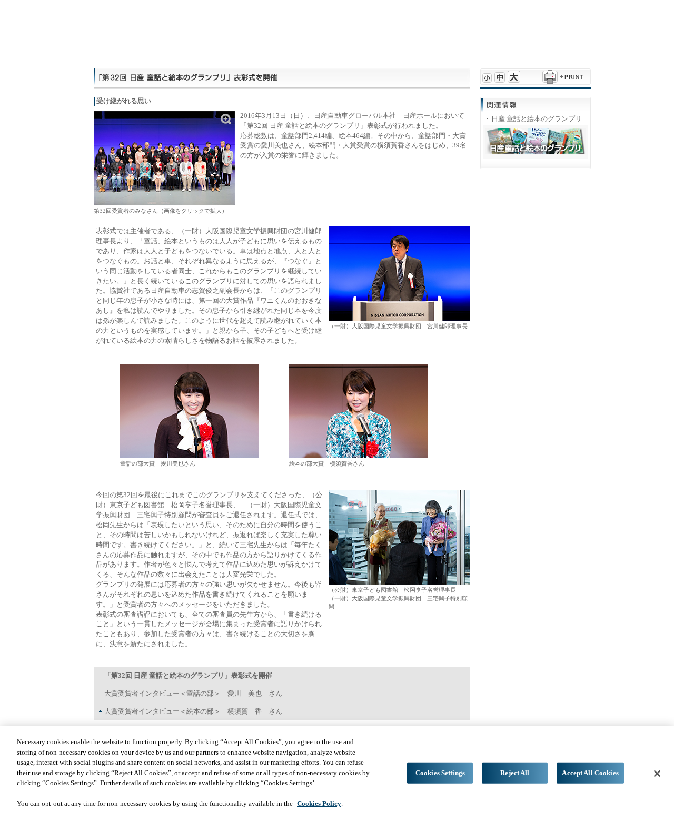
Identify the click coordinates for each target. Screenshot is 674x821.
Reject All (514, 773)
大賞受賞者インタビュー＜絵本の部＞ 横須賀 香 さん (193, 711)
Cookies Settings (440, 773)
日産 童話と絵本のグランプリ (536, 119)
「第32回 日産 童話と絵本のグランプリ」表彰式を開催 (188, 675)
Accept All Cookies (590, 773)
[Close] (657, 773)
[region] (337, 773)
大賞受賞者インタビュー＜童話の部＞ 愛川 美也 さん (193, 693)
